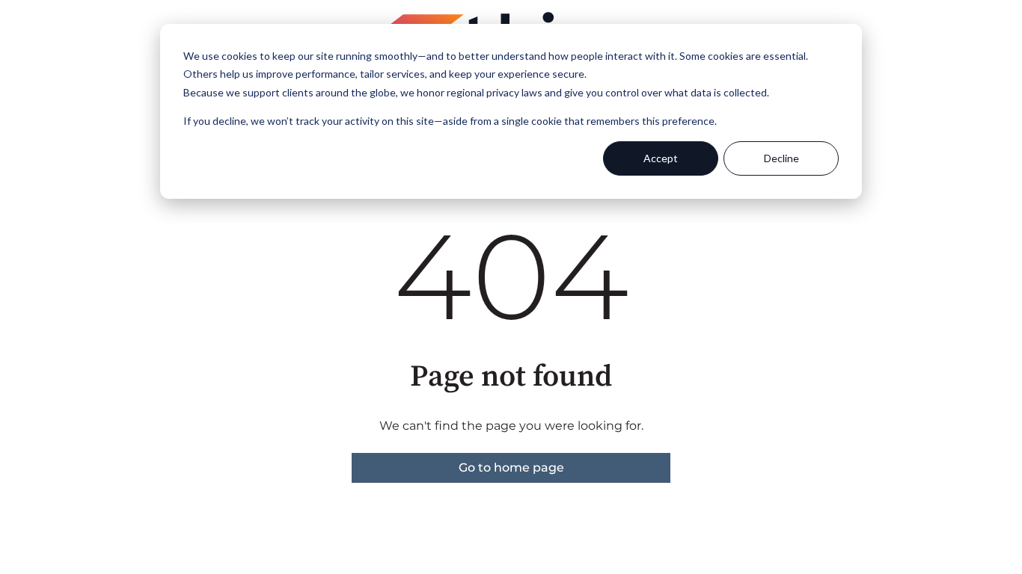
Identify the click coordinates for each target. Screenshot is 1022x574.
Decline (781, 158)
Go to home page (511, 467)
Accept (660, 158)
